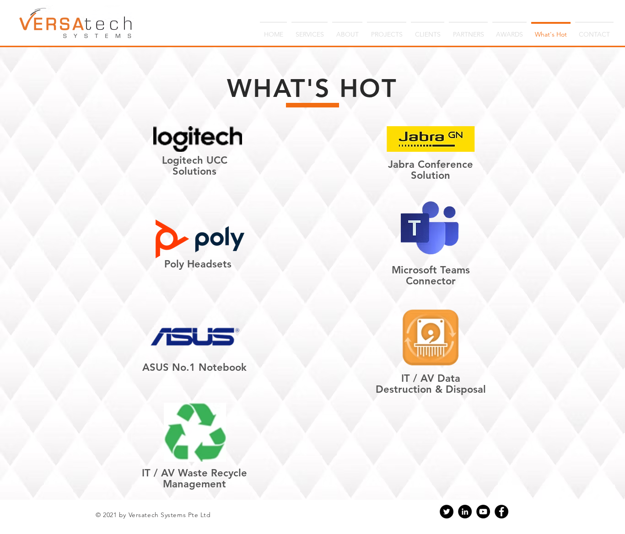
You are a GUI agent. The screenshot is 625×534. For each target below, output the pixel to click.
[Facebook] (501, 511)
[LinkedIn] (465, 511)
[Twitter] (446, 511)
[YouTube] (483, 511)
